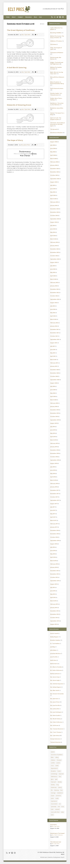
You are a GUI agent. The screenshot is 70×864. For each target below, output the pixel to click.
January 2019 (53, 446)
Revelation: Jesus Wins (56, 108)
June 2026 (52, 148)
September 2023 (54, 259)
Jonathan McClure (55, 653)
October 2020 (54, 376)
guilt (56, 779)
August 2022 (53, 302)
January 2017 (53, 527)
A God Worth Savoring (16, 67)
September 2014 (54, 621)
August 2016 (53, 544)
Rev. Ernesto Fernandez (57, 694)
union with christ (55, 812)
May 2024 (52, 232)
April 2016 (53, 557)
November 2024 (54, 212)
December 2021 (54, 329)
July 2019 (52, 426)
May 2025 (52, 192)
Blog (35, 17)
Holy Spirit (53, 782)
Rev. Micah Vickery (55, 719)
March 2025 (53, 198)
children (53, 760)
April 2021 (53, 356)
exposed (61, 774)
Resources (28, 17)
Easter (59, 771)
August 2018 (53, 463)
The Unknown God (55, 842)
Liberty (60, 787)
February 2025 (54, 202)
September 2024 (54, 219)
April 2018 (53, 477)
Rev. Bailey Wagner (55, 687)
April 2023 (53, 276)
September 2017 (54, 500)
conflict (53, 763)
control (58, 763)
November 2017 (54, 493)
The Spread (53, 129)
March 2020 (53, 400)
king (57, 784)
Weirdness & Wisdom (56, 132)
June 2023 (52, 269)
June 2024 (52, 229)
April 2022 (53, 316)
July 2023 (52, 265)
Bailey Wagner (54, 637)
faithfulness (54, 776)
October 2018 (54, 456)
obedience (60, 793)
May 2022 (52, 312)
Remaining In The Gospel (57, 833)
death (56, 765)
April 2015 (53, 597)
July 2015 (52, 587)
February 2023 (54, 282)
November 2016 (54, 534)
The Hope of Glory (15, 140)
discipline (53, 771)
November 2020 (54, 373)
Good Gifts (53, 824)
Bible (52, 757)
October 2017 (54, 497)
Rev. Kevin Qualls (55, 715)
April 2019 (53, 436)
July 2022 (52, 306)
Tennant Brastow (55, 742)
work (52, 815)
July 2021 (52, 346)
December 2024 (54, 209)
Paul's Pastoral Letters (56, 88)
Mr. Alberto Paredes (56, 667)
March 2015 (53, 601)
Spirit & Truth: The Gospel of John (55, 118)
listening (56, 790)
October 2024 (54, 215)
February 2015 (54, 604)
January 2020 (53, 406)
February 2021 (54, 363)
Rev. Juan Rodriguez (56, 712)
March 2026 (53, 158)
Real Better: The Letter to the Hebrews (57, 103)
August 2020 (53, 383)
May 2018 (52, 473)
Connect (20, 17)
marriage (53, 793)
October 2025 (54, 175)
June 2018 (52, 470)
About (14, 17)
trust (62, 806)
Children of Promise (56, 41)
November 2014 (54, 614)
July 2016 (52, 547)
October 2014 (54, 617)
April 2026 (53, 155)
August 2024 (53, 222)
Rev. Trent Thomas (55, 732)
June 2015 (52, 591)
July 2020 (52, 386)
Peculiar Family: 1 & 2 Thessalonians (56, 94)
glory (52, 779)
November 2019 (54, 413)
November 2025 (54, 172)
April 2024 (53, 235)
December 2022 (54, 289)
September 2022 (54, 299)
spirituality (53, 806)
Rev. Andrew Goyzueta (56, 683)
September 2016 (54, 540)
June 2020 (52, 389)
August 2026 (53, 142)
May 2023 (52, 272)
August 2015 (53, 584)
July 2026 (52, 145)
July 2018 (52, 467)
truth (52, 809)
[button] (25, 43)
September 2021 (54, 339)
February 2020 (54, 403)
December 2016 (54, 530)
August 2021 (53, 343)
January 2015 (53, 607)
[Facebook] (60, 17)
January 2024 (53, 245)
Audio (33, 35)
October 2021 (54, 336)
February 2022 (54, 322)
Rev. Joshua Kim (54, 708)
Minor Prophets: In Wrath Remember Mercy (57, 82)
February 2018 (54, 483)
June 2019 (52, 430)
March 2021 (53, 359)
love (61, 790)
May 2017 (52, 513)
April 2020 (53, 396)
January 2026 (53, 165)
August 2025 (53, 182)
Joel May (52, 647)
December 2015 (54, 570)
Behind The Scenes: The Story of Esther (57, 36)
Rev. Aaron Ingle (55, 680)
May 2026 (52, 152)
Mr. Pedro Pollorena (56, 670)
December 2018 (54, 450)
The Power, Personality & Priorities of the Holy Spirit (57, 124)
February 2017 (54, 523)
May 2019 (52, 433)
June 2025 (52, 188)
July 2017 (52, 507)
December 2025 (54, 168)
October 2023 (54, 255)
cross (52, 765)
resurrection (54, 804)
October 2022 (54, 296)
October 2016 (54, 537)
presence (58, 795)
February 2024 (54, 242)
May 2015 (52, 594)
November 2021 (54, 333)
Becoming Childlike (55, 32)
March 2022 (53, 319)
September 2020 (54, 379)
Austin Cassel (54, 633)
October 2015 (54, 577)
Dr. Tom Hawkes (55, 643)
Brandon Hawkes (55, 640)
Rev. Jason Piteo (25, 145)
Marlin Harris (54, 663)
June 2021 (52, 349)
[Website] (63, 17)
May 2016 (52, 554)
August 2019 (53, 423)
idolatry (53, 784)
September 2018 (54, 460)
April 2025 (53, 195)
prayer (52, 795)
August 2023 (53, 262)
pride (52, 798)
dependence (54, 768)
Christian (59, 760)
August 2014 (53, 624)
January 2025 (53, 205)
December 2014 (54, 611)
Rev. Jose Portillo (55, 705)
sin (60, 804)
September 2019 (54, 420)
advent (52, 752)
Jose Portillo (53, 657)
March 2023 (53, 279)
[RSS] (52, 17)
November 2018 (54, 453)
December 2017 (54, 490)
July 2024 (52, 225)
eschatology (54, 774)
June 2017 (52, 510)
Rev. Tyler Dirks (26, 34)
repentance (54, 801)
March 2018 (53, 480)
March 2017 (53, 520)
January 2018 (53, 487)
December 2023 (54, 249)
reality (56, 798)
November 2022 (54, 292)
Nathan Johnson (55, 673)
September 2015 (54, 580)
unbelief (57, 809)
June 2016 (52, 550)
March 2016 (53, 560)
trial (59, 806)
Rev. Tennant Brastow (56, 729)
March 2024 (53, 239)
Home (7, 17)
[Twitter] (57, 17)
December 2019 (54, 410)
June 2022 (52, 309)
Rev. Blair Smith (54, 690)
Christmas (53, 44)
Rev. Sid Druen (54, 725)
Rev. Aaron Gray (54, 677)
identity (60, 782)
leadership (54, 787)
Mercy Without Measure (57, 77)
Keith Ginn (53, 660)
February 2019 (54, 443)
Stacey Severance (55, 739)
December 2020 (54, 369)
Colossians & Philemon (56, 52)
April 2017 (53, 517)
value (62, 812)
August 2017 (53, 503)
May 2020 (52, 393)
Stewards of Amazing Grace (19, 105)
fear (60, 776)
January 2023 (53, 286)
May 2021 (52, 353)
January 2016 (53, 567)
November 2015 (54, 574)
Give (40, 17)
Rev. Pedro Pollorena (56, 722)
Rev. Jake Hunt (54, 698)
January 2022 (53, 326)
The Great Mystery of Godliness (21, 30)
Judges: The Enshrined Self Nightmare (56, 63)
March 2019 (53, 440)
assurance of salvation (56, 754)
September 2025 (54, 178)
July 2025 (52, 185)
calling (56, 757)
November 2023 (54, 252)
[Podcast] (55, 17)
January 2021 (53, 366)
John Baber (53, 650)
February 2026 (54, 162)
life (52, 790)
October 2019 (54, 416)
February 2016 (54, 564)
